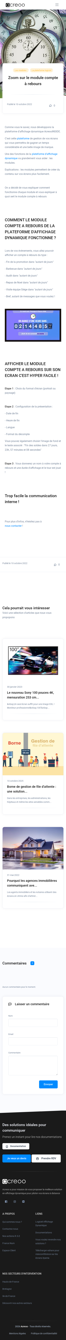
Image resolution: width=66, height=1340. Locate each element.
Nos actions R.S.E (11, 1236)
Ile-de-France (8, 1296)
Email (10, 1034)
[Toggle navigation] (57, 5)
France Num (8, 1243)
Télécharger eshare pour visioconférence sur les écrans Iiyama (47, 1254)
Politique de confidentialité (44, 1333)
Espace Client (9, 1250)
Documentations (43, 1232)
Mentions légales (17, 1333)
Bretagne (7, 1289)
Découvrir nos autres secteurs (17, 1303)
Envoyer (48, 1084)
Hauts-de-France (10, 1281)
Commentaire (14, 1053)
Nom (10, 1016)
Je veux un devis (16, 1158)
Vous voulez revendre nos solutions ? (48, 1241)
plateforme (23, 138)
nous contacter (13, 525)
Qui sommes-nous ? (12, 1222)
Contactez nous (10, 1229)
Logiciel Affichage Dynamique (44, 1223)
